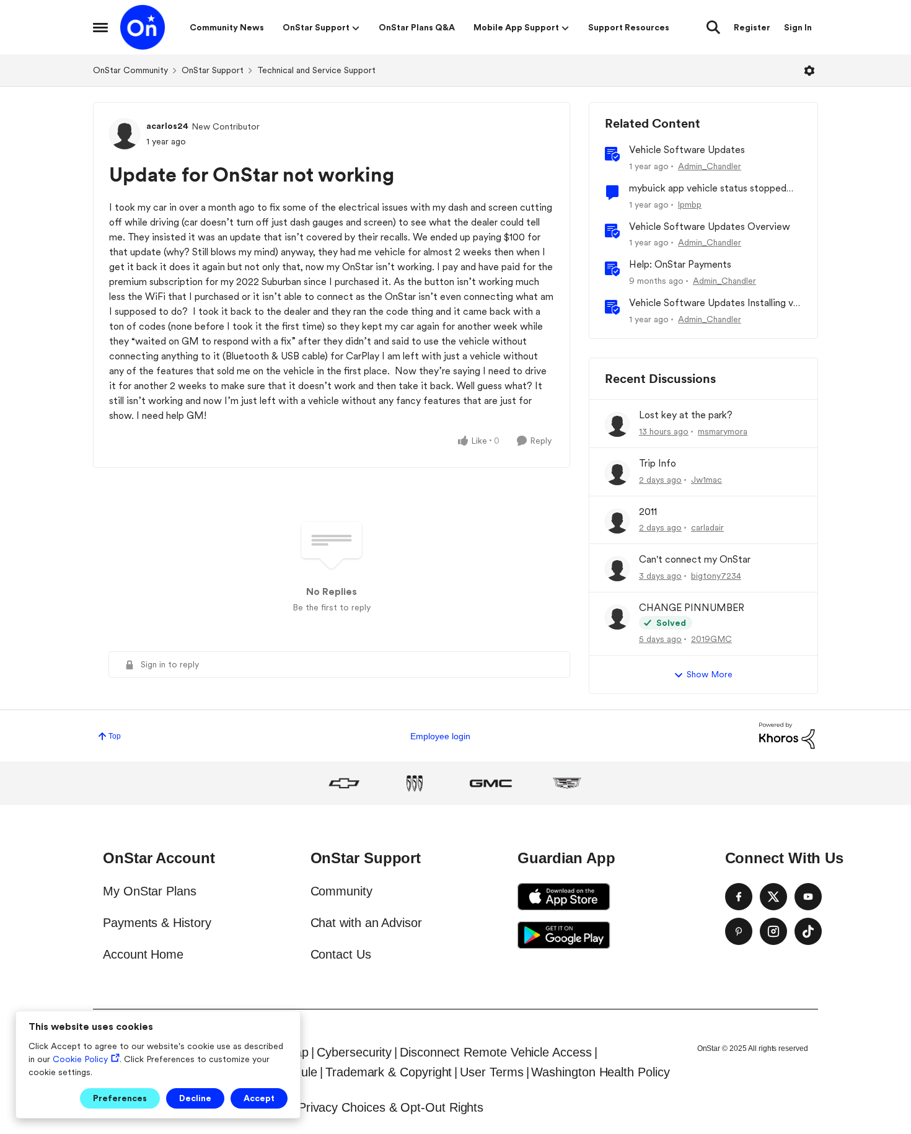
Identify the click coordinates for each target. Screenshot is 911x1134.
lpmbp (690, 204)
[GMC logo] (491, 783)
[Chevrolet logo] (344, 783)
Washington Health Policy (600, 1072)
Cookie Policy (80, 1059)
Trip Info (657, 463)
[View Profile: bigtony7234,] (617, 568)
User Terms (491, 1072)
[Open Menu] (809, 70)
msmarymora (722, 431)
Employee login (440, 736)
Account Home (143, 954)
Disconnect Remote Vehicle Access (495, 1052)
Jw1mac (706, 480)
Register (752, 27)
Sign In (798, 27)
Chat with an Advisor (366, 923)
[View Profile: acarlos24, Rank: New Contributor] (124, 133)
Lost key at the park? (686, 415)
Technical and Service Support (316, 70)
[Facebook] (738, 896)
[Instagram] (773, 931)
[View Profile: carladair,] (617, 521)
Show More (710, 674)
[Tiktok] (808, 931)
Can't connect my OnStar (694, 559)
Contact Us (340, 954)
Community (341, 891)
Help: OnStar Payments (680, 264)
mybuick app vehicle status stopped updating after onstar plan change (707, 188)
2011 (648, 511)
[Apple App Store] (563, 896)
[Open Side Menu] (100, 27)
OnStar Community (130, 70)
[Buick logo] (414, 783)
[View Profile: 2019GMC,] (617, 617)
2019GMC (711, 639)
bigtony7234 (716, 576)
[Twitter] (773, 896)
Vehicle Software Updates (687, 150)
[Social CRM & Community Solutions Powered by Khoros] (787, 735)
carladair (707, 527)
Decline (195, 1098)
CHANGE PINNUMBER (691, 607)
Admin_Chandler (709, 166)
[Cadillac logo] (567, 783)
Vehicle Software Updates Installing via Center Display (715, 303)
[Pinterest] (738, 931)
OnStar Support (213, 70)
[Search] (713, 27)
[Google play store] (563, 935)
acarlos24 (167, 126)
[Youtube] (808, 896)
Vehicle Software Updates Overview (709, 226)
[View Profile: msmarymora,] (617, 424)
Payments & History (157, 923)
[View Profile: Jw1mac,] (617, 472)
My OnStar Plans (149, 891)
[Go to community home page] (142, 27)
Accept (259, 1098)
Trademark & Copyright (388, 1072)
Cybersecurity (354, 1052)
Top (114, 736)
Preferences (120, 1098)
